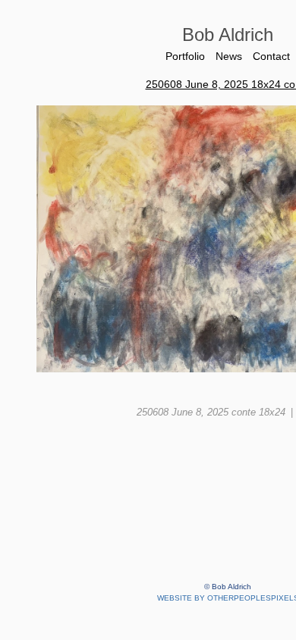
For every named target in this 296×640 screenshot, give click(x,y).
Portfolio (182, 56)
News (229, 56)
